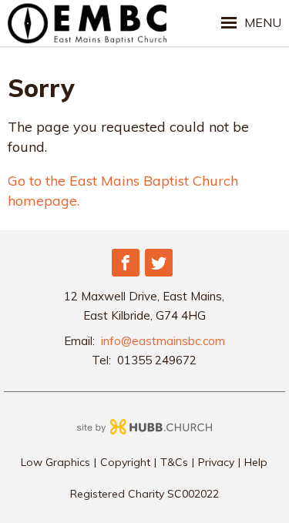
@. (163, 341)
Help (255, 462)
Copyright (125, 462)
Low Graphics (55, 462)
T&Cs (174, 462)
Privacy (216, 462)
